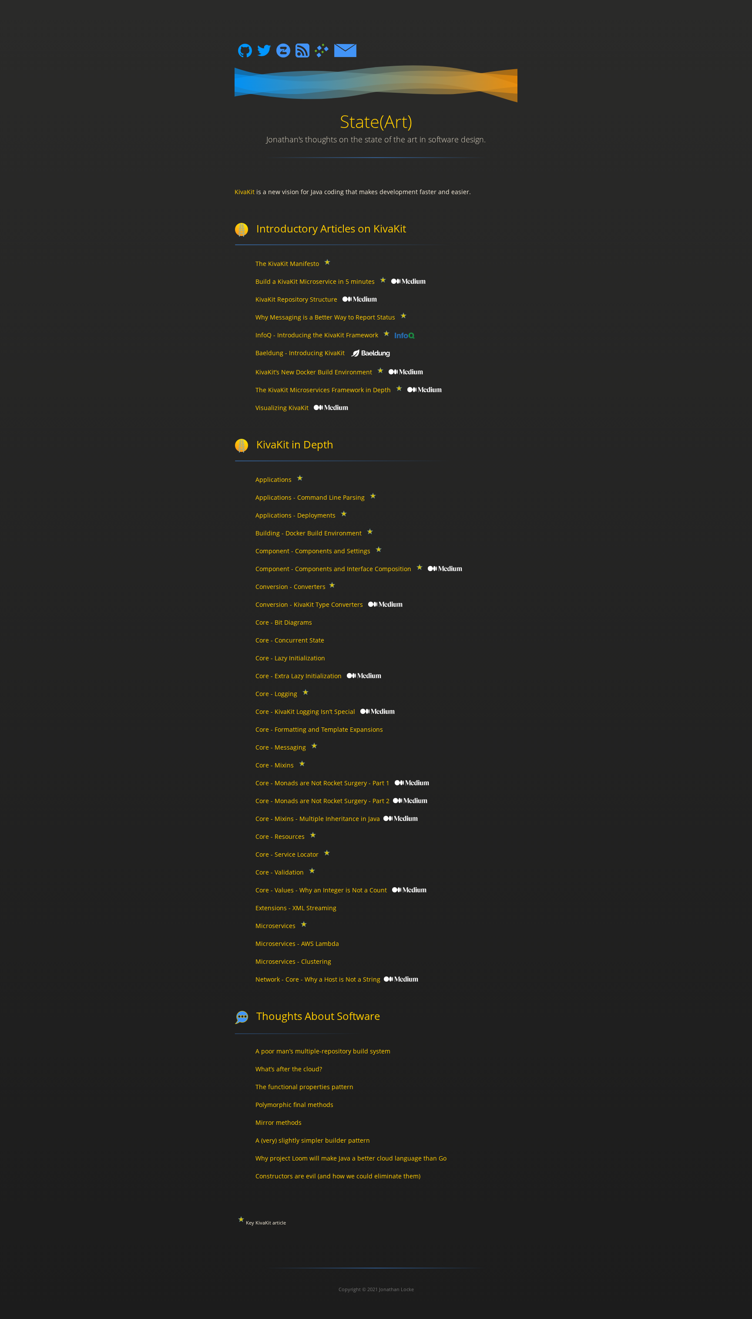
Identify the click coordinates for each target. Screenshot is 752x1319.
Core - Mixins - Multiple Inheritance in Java (317, 818)
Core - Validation (279, 872)
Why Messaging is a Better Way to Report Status (325, 317)
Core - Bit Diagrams (283, 622)
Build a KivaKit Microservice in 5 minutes (315, 281)
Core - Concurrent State (289, 640)
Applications (273, 479)
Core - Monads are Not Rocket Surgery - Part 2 (322, 801)
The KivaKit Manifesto (287, 263)
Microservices (275, 926)
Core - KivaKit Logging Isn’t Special (305, 711)
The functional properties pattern (304, 1087)
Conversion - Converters (290, 586)
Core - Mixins (274, 765)
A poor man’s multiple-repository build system (322, 1051)
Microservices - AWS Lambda (297, 943)
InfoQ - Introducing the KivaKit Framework (316, 335)
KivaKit (245, 192)
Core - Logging (276, 694)
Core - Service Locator (287, 854)
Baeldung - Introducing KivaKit (300, 353)
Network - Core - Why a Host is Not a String (317, 979)
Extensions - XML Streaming (295, 908)
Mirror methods (278, 1122)
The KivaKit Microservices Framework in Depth (323, 390)
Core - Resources (280, 836)
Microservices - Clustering (293, 961)
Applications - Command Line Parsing (310, 497)
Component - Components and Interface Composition (333, 569)
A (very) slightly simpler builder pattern (312, 1140)
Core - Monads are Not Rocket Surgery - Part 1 (322, 783)
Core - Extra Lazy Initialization (298, 676)
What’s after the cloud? (288, 1069)
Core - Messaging (280, 747)
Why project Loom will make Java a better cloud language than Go (350, 1158)
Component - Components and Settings (312, 551)
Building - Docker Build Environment (308, 533)
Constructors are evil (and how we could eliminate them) (337, 1176)
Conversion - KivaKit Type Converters (309, 604)
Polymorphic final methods (294, 1104)
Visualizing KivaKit (282, 408)
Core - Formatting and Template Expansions (319, 729)
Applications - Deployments (295, 515)
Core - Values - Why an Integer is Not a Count (321, 890)
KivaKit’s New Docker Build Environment (313, 372)
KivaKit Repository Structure (296, 299)
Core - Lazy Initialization (290, 658)
